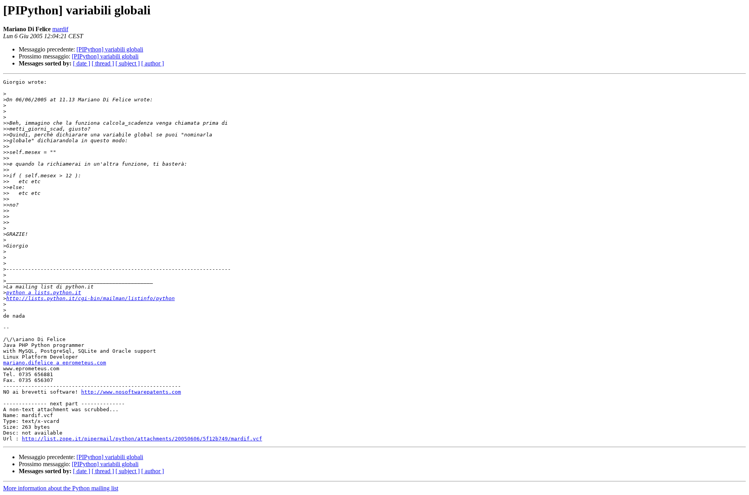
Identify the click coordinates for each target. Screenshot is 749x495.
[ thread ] (103, 63)
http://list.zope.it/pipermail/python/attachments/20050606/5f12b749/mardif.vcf (142, 439)
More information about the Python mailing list (60, 488)
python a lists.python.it (43, 292)
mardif (60, 29)
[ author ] (152, 63)
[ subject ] (127, 63)
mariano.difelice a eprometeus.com (54, 363)
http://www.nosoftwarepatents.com (131, 392)
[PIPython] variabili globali (109, 49)
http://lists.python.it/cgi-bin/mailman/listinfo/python (90, 298)
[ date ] (81, 63)
